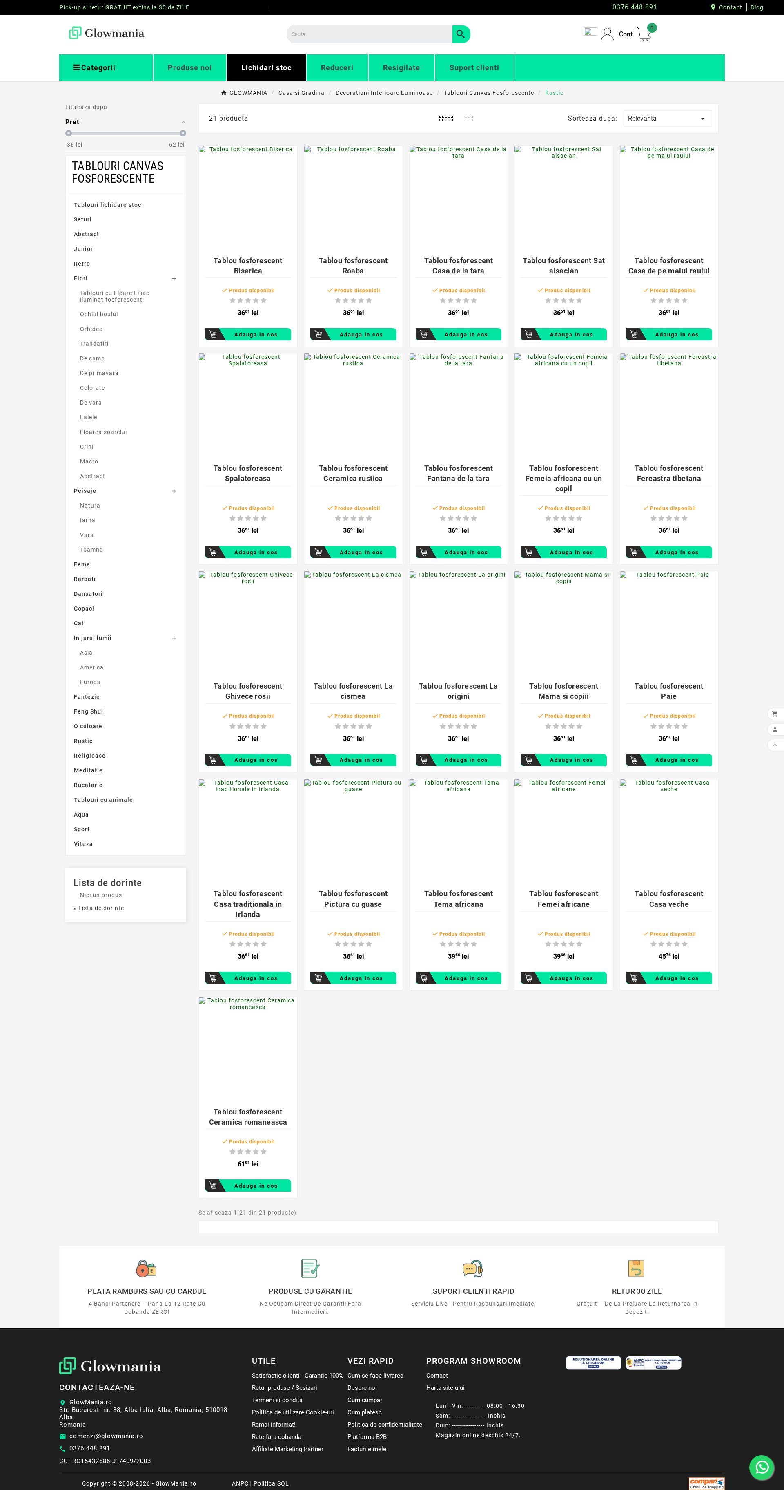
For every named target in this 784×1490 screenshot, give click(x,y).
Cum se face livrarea (375, 1375)
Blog (757, 7)
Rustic (83, 741)
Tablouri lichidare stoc (107, 204)
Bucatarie (88, 785)
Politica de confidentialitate (384, 1424)
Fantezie (87, 697)
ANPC (240, 1483)
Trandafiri (94, 343)
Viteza (83, 844)
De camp (92, 358)
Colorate (92, 388)
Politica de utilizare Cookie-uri (293, 1412)
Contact (730, 7)
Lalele (88, 417)
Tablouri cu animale (103, 799)
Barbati (85, 579)
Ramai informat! (274, 1424)
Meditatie (88, 770)
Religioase (90, 755)
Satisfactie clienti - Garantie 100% (297, 1375)
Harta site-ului (445, 1388)
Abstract (86, 234)
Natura (90, 505)
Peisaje (85, 491)
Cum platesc (364, 1412)
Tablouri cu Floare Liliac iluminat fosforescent (114, 296)
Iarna (88, 520)
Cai (79, 623)
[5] (264, 300)
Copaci (84, 608)
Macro (89, 461)
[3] (248, 300)
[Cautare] (461, 34)
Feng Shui (88, 711)
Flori (81, 278)
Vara (87, 535)
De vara (91, 402)
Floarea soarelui (103, 432)
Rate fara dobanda (276, 1437)
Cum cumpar (364, 1400)
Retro (82, 263)
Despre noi (362, 1388)
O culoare (88, 726)
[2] (240, 300)
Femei (83, 564)
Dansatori (88, 594)
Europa (90, 682)
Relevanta (668, 118)
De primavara (99, 373)
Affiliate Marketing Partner (287, 1449)
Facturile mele (366, 1449)
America (92, 667)
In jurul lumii (93, 638)
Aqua (81, 814)
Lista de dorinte (108, 883)
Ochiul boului (99, 314)
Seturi (83, 219)
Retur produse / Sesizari (284, 1388)
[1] (232, 300)
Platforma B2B (367, 1437)
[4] (256, 300)
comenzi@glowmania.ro (106, 1436)
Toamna (91, 549)
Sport (82, 829)
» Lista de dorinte (99, 908)
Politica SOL (271, 1483)
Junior (83, 249)
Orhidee (91, 329)
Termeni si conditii (277, 1400)
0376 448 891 (89, 1448)
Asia (86, 652)
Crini (87, 446)
